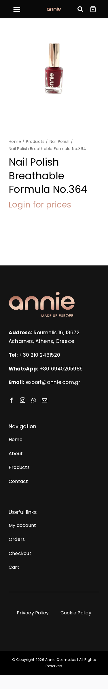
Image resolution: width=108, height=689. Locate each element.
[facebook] (11, 400)
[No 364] (54, 70)
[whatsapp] (33, 400)
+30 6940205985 (61, 368)
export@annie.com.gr (53, 382)
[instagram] (22, 400)
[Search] (80, 9)
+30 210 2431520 (39, 355)
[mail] (44, 400)
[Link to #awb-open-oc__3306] (17, 9)
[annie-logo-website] (42, 293)
